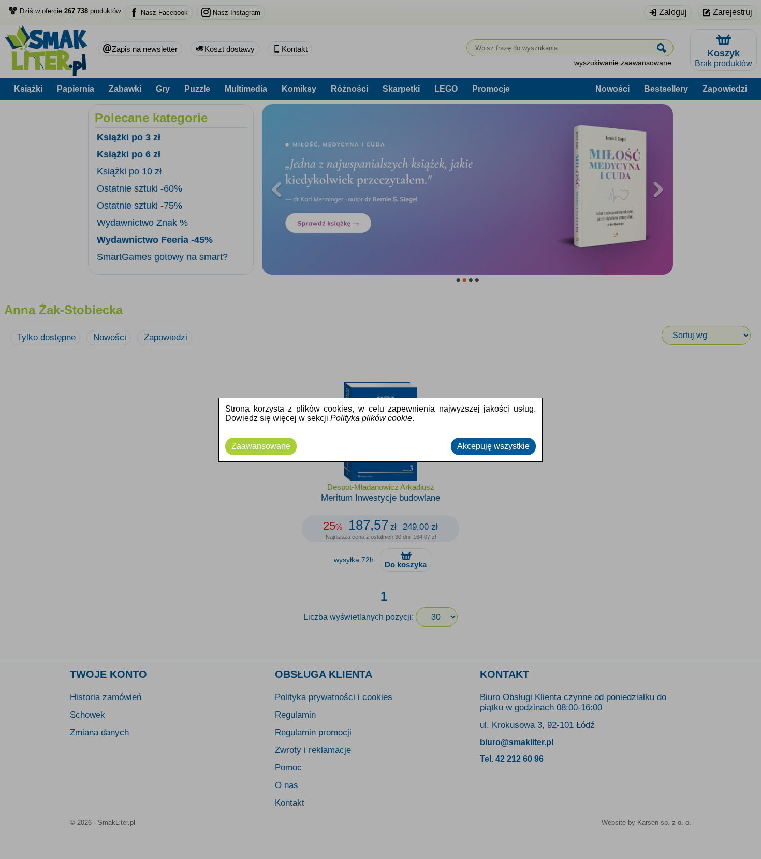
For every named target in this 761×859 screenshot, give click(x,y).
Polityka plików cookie (371, 418)
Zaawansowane (260, 446)
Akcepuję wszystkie (493, 446)
